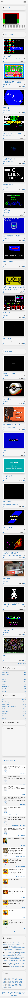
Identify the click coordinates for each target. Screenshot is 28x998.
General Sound (18, 947)
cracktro (23, 952)
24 (17, 26)
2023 (21, 986)
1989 (4, 979)
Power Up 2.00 (5, 686)
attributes (21, 943)
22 (14, 26)
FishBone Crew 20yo (12, 425)
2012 (7, 187)
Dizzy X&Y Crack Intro (13, 133)
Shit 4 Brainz (5, 677)
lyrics (9, 960)
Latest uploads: (9, 351)
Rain (3, 699)
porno (17, 960)
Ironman (5, 238)
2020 (13, 986)
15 (3, 26)
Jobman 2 (9, 338)
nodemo (8, 502)
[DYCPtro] (14, 18)
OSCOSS (4, 679)
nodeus (13, 555)
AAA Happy (9, 184)
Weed (3, 684)
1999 (9, 110)
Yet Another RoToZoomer (14, 604)
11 (19, 25)
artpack (13, 952)
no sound (20, 949)
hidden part (18, 958)
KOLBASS (23, 845)
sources (23, 960)
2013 (13, 984)
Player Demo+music (12, 236)
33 (10, 27)
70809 (7, 578)
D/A (13, 949)
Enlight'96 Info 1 (11, 56)
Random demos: (9, 34)
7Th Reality (22, 784)
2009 (21, 982)
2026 (10, 987)
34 (11, 27)
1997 (12, 161)
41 (22, 27)
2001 (8, 238)
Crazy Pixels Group (7, 341)
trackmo (18, 957)
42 (24, 27)
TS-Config (12, 966)
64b (10, 963)
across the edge (5, 674)
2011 (7, 984)
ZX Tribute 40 (10, 373)
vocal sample (12, 950)
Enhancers (5, 581)
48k (14, 965)
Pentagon (14, 968)
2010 (4, 984)
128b (13, 963)
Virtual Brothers (6, 58)
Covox (13, 947)
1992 (7, 315)
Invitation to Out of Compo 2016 (9, 706)
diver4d (13, 504)
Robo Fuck (9, 261)
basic (17, 952)
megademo (5, 957)
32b (8, 963)
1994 (18, 979)
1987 (18, 978)
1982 (4, 978)
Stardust (5, 401)
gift (19, 954)
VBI (5, 864)
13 (22, 25)
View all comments (19, 931)
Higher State (5, 688)
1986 (16, 978)
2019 (8, 529)
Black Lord (5, 161)
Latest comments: (10, 761)
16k (12, 965)
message (13, 960)
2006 (13, 982)
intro (4, 954)
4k (8, 965)
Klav (4, 315)
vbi (3, 478)
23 (16, 26)
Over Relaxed (5, 713)
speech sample (6, 950)
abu (5, 771)
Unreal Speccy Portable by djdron (18, 992)
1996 (20, 58)
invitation (14, 955)
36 (14, 27)
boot (20, 952)
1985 (9, 84)
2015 (16, 289)
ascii (18, 943)
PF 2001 (8, 210)
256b (16, 963)
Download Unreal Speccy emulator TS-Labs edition (13, 994)
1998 (10, 981)
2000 (8, 212)
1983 (7, 978)
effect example (9, 954)
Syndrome (5, 110)
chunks (7, 944)
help (10, 955)
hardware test (13, 958)
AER (4, 187)
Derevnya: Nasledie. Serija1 (15, 287)
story (20, 960)
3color (14, 943)
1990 (7, 979)
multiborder (17, 944)
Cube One (8, 527)
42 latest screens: (10, 8)
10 (17, 25)
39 (19, 27)
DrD (9, 161)
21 (13, 26)
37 (16, 27)
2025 (7, 987)
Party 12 (8, 107)
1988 (21, 978)
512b (19, 963)
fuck (14, 954)
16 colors (10, 946)
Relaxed (4, 691)
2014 (16, 984)
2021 (8, 401)
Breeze (4, 427)
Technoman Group (15, 58)
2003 (4, 982)
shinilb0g (5, 853)
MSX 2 (7, 313)
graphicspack (6, 955)
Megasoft (5, 84)
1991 (10, 979)
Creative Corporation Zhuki (9, 289)
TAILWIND (4, 681)
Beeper (9, 947)
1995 (13, 135)
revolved (8, 399)
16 (5, 26)
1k (21, 963)
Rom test (8, 476)
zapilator (9, 952)
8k (9, 965)
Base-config (17, 966)
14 (24, 25)
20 (11, 26)
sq (5, 926)
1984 (10, 978)
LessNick (5, 843)
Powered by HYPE (6, 992)
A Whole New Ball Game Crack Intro (17, 815)
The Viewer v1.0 (21, 835)
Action (23, 794)
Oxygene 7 (9, 630)
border (4, 944)
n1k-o (9, 555)
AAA (4, 264)
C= (6, 655)
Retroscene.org (14, 995)
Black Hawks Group (7, 135)
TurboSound (6, 949)
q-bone (4, 529)
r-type (4, 606)
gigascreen (12, 944)
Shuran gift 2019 (11, 553)
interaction (5, 960)
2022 (7, 375)
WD (6, 450)
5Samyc (5, 212)
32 (8, 27)
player (15, 957)
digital (10, 949)
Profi (4, 968)
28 (24, 26)
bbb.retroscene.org (20, 856)
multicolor (5, 946)
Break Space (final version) (18, 825)
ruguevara (5, 555)
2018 (16, 504)
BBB (2, 2)
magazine (19, 955)
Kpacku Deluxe (5, 672)
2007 (16, 982)
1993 (16, 979)
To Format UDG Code (13, 82)
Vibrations (22, 773)
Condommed (5, 709)
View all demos (22, 663)
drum (16, 949)
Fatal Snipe (8, 504)
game (16, 954)
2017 (4, 986)
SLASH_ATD (9, 427)
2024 (4, 987)
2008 (18, 982)
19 (10, 26)
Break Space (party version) (8, 702)
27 (22, 26)
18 (8, 26)
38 (17, 27)
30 (5, 27)
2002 (21, 981)
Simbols (5, 452)
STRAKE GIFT (10, 159)
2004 (7, 982)
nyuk (4, 504)
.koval (4, 375)
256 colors (15, 946)
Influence (22, 804)
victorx (5, 812)
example (22, 957)
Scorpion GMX (9, 968)
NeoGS (23, 947)
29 (3, 27)
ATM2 (22, 966)
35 (13, 27)
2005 (10, 982)
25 (19, 26)
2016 (21, 984)
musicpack (10, 957)
